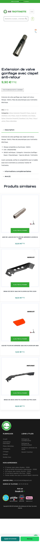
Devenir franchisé (27, 452)
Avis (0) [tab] (7, 176)
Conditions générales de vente (29, 448)
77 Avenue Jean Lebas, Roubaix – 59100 (17, 467)
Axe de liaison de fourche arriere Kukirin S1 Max (20, 238)
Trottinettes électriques (7, 442)
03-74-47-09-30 (15, 1)
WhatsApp (29, 539)
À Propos (5, 452)
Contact (5, 454)
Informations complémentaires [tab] (18, 171)
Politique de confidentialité (26, 440)
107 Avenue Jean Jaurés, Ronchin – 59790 (18, 471)
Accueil (5, 439)
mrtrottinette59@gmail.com (23, 480)
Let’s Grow (28, 506)
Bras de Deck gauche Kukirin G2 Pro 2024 (20, 291)
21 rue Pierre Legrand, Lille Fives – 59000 (17, 473)
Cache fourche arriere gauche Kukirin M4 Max (20, 345)
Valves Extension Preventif (17, 113)
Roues (33, 116)
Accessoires (6, 449)
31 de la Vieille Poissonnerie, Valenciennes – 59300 (21, 469)
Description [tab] (9, 130)
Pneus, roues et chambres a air (21, 116)
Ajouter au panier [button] (20, 230)
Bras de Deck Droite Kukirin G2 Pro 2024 (20, 399)
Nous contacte (21, 1)
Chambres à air (23, 119)
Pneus (28, 113)
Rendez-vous (7, 457)
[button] (36, 31)
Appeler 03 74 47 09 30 (10, 539)
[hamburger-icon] (32, 12)
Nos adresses (27, 1)
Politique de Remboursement (26, 444)
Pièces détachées (11, 121)
